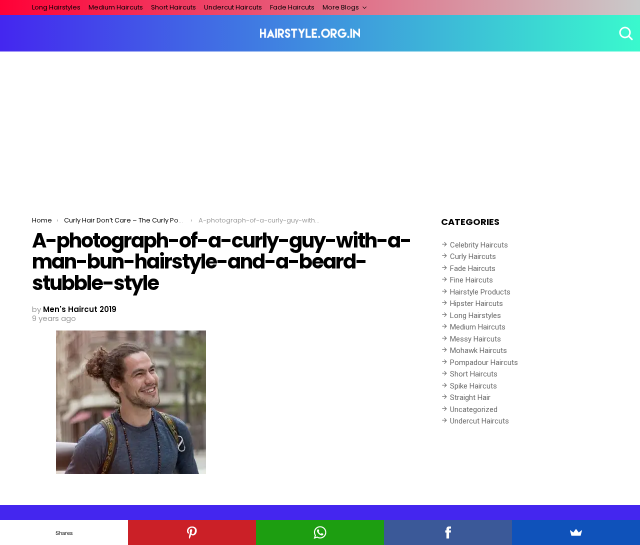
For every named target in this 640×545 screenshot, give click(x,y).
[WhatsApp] (320, 532)
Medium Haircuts (115, 7)
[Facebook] (448, 532)
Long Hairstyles (56, 7)
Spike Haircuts (473, 386)
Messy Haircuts (475, 339)
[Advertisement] (320, 126)
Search (625, 33)
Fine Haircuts (471, 280)
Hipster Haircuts (476, 303)
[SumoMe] (576, 532)
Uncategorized (474, 409)
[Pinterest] (192, 532)
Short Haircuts (173, 7)
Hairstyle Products (480, 292)
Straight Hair (470, 397)
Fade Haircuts (292, 7)
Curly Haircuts (473, 256)
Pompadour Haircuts (484, 362)
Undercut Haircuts (233, 7)
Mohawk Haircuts (478, 350)
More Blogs (340, 7)
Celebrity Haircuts (479, 245)
